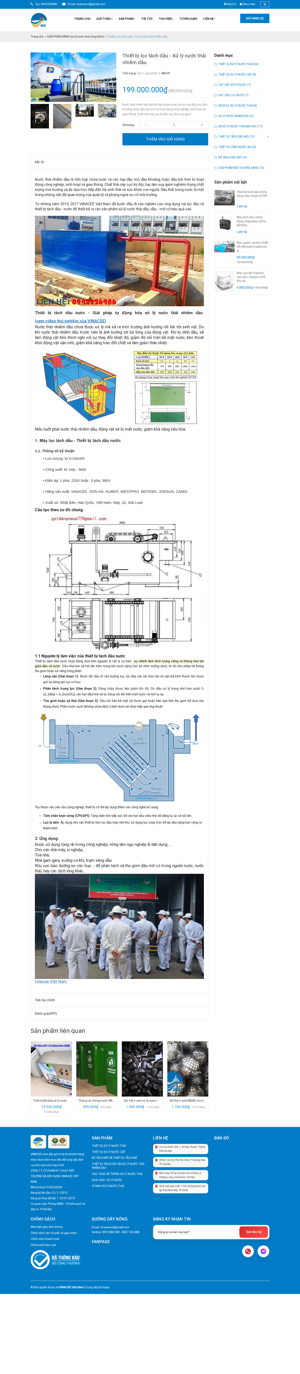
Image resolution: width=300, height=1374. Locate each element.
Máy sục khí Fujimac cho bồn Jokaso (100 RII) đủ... (251, 277)
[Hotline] (248, 1251)
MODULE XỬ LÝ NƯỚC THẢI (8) (237, 105)
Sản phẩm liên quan (58, 1030)
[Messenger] (263, 1251)
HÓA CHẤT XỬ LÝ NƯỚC (107, 1180)
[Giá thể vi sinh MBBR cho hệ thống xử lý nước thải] (187, 1069)
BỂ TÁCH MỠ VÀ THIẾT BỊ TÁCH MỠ (114, 1157)
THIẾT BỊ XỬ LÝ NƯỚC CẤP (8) (237, 74)
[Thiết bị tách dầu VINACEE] (119, 261)
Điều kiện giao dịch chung (46, 1226)
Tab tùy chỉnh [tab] (45, 1000)
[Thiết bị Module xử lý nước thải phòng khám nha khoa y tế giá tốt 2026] (51, 1069)
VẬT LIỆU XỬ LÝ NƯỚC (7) (234, 84)
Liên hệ (208, 18)
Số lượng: (128, 125)
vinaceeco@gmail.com (114, 1227)
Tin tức (147, 18)
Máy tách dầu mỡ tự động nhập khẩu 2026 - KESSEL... (252, 221)
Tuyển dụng (188, 18)
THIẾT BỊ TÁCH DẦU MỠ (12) (236, 136)
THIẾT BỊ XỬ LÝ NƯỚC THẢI (109, 1145)
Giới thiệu (104, 18)
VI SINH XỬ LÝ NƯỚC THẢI (108, 1186)
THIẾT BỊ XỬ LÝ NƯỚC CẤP (108, 1152)
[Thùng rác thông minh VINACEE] (96, 1069)
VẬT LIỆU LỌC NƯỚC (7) (233, 95)
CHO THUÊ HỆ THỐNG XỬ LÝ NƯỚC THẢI (117, 1174)
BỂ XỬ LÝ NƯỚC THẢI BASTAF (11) (240, 126)
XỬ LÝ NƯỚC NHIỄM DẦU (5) (235, 116)
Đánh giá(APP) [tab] (46, 1013)
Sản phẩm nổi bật (230, 182)
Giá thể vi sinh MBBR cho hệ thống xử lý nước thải (187, 1100)
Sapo (106, 1287)
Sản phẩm (126, 18)
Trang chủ (82, 18)
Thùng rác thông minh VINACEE (96, 1100)
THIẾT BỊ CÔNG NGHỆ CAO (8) (237, 147)
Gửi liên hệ (253, 1232)
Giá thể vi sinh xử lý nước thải (142, 1100)
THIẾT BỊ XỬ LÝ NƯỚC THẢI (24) (238, 64)
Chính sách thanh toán (45, 1238)
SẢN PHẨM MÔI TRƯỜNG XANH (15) (241, 167)
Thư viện (165, 18)
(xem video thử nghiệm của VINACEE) (70, 320)
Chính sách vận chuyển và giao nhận (54, 1233)
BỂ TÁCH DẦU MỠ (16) (232, 157)
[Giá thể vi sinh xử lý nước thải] (142, 1069)
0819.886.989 (111, 1232)
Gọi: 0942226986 (46, 4)
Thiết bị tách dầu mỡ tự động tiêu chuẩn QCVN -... (252, 196)
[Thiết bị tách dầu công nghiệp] (119, 583)
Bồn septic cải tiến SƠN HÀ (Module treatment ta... (252, 246)
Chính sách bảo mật (43, 1245)
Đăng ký (231, 4)
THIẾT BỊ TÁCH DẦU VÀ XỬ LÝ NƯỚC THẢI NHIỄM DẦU (118, 1166)
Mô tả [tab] (39, 162)
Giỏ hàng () (255, 18)
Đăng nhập (248, 4)
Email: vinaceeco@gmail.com (86, 4)
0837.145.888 (130, 1232)
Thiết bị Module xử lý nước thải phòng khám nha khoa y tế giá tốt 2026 (51, 1100)
